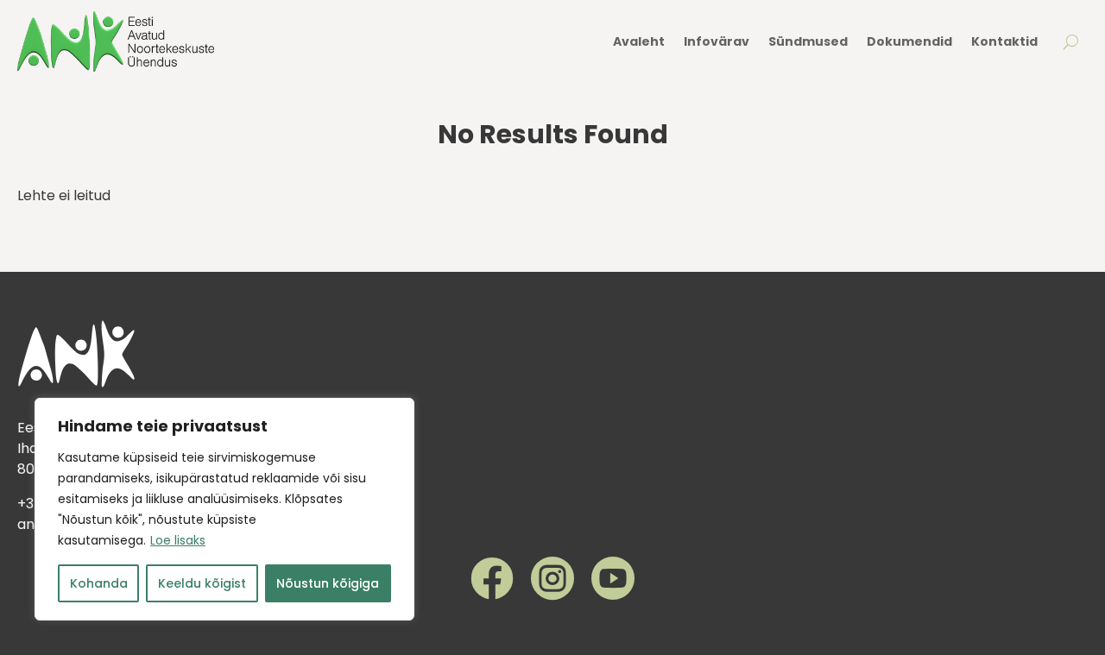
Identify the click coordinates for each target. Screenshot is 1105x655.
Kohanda (99, 583)
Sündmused (808, 41)
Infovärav (716, 41)
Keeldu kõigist (202, 583)
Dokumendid (909, 41)
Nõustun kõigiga (327, 583)
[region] (224, 509)
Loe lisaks (177, 540)
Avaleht (639, 41)
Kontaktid (1004, 41)
